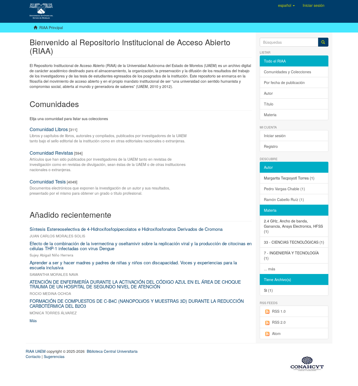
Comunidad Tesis (48, 181)
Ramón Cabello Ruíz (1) (284, 199)
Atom (276, 333)
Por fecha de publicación (284, 82)
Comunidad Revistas (51, 152)
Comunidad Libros (49, 129)
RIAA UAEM (36, 351)
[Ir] (323, 42)
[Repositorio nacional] (308, 362)
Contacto (33, 356)
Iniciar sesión (275, 135)
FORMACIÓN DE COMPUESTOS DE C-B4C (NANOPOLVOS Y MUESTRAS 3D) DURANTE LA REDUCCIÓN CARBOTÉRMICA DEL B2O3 (137, 303)
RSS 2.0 (279, 322)
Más (33, 320)
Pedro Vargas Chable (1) (284, 188)
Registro (271, 146)
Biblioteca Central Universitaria (112, 351)
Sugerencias (54, 356)
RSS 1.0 (279, 311)
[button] (286, 5)
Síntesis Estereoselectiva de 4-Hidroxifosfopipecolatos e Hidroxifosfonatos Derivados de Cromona (126, 229)
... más (269, 268)
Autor (268, 93)
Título (268, 104)
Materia (270, 114)
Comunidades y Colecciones (287, 71)
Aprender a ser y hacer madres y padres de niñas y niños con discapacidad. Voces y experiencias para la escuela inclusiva (133, 265)
